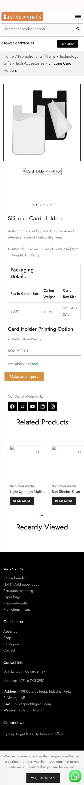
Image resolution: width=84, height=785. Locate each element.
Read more (16, 501)
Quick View (32, 452)
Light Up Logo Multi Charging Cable (33, 491)
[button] (20, 43)
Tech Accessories (29, 63)
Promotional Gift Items (36, 56)
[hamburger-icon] (78, 16)
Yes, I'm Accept (43, 778)
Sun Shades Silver (60, 491)
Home (8, 56)
